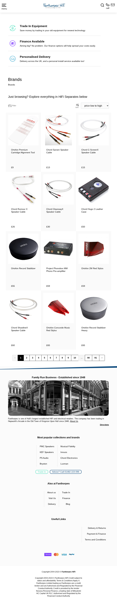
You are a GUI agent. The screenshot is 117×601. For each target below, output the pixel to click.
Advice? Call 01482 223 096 (65, 472)
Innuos (63, 452)
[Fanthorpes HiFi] (54, 6)
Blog (68, 504)
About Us (74, 421)
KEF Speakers (47, 452)
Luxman (64, 463)
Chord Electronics (69, 458)
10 (75, 358)
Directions (104, 425)
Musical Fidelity (67, 446)
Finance (66, 498)
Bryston (43, 463)
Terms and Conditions (95, 539)
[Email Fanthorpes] (112, 6)
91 (95, 358)
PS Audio (44, 458)
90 (88, 358)
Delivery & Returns (97, 528)
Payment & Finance (96, 534)
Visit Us (52, 498)
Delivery (52, 504)
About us (51, 492)
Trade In (42, 472)
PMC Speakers (47, 446)
